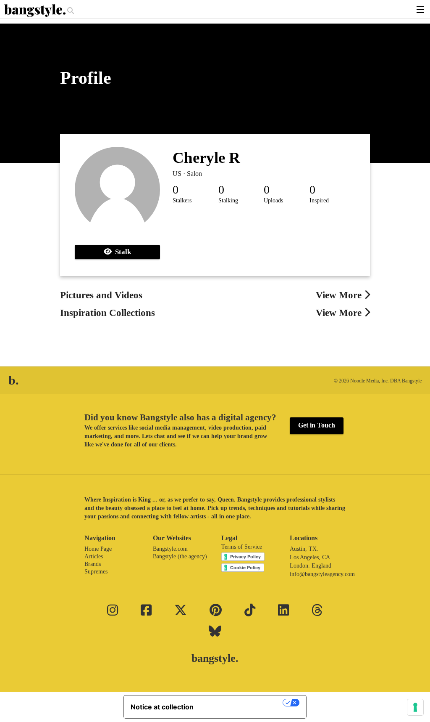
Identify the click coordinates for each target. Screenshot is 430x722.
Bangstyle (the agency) (180, 556)
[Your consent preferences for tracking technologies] (415, 707)
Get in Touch (316, 425)
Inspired (319, 200)
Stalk (121, 252)
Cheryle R (206, 157)
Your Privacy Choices (242, 702)
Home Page (98, 549)
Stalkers (182, 200)
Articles (93, 556)
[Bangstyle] (35, 10)
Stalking (228, 200)
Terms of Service (241, 547)
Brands (92, 564)
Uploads (273, 200)
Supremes (96, 571)
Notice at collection (162, 707)
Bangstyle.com (170, 549)
